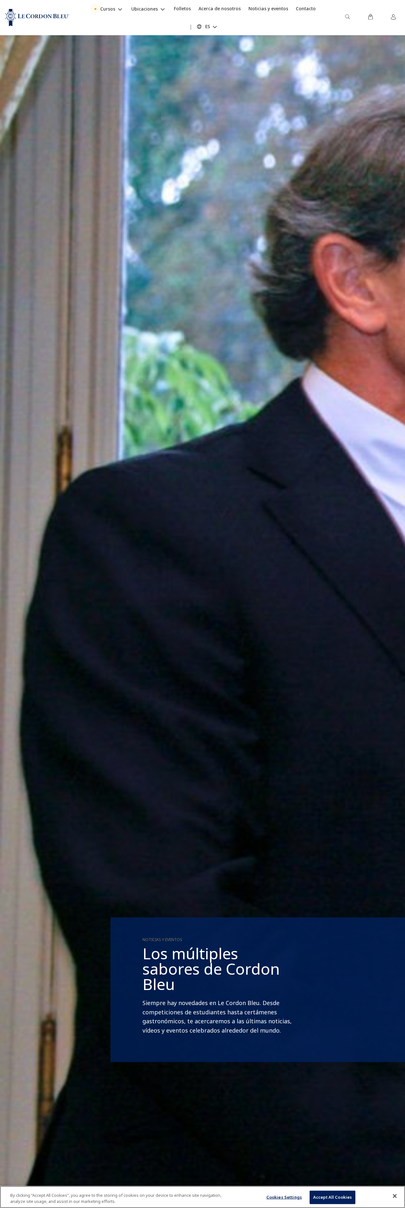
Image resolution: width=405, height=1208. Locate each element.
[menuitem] (347, 17)
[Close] (395, 1196)
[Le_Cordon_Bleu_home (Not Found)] (37, 17)
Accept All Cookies (332, 1197)
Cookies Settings (284, 1197)
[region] (202, 1197)
